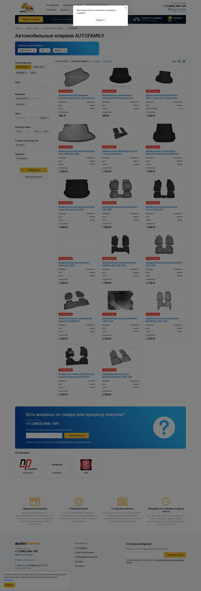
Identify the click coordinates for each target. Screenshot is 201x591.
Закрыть (100, 20)
